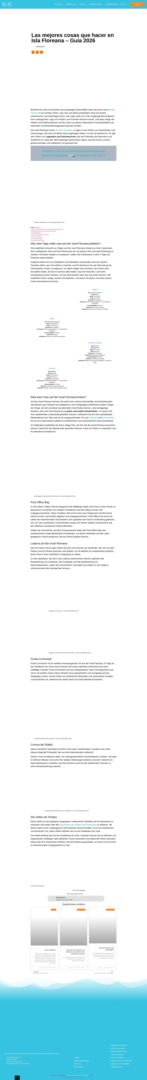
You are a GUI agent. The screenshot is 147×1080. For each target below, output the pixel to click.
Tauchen (93, 417)
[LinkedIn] (135, 1040)
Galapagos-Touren (71, 4)
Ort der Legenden (63, 130)
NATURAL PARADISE (95, 343)
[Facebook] (132, 1040)
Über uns (122, 4)
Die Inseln (82, 4)
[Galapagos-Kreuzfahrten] (7, 6)
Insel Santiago (50, 950)
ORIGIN (52, 318)
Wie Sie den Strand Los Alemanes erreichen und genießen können (75, 952)
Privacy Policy (91, 1075)
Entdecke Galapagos (112, 4)
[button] (33, 52)
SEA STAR (52, 368)
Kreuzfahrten (58, 4)
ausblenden (37, 227)
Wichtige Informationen (95, 4)
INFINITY (95, 289)
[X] (143, 1040)
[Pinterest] (139, 1040)
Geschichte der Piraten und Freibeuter (77, 825)
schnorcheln (108, 417)
